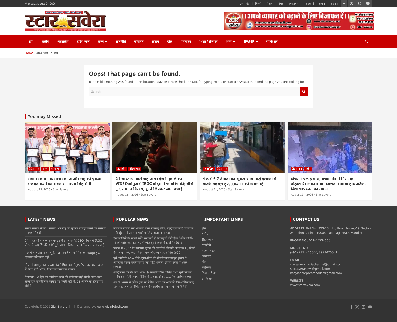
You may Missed (44, 116)
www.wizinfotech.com (112, 306)
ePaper (248, 41)
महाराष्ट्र (307, 3)
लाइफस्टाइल (209, 250)
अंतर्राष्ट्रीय (63, 41)
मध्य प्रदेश (293, 3)
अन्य (229, 41)
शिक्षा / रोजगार (208, 41)
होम (31, 41)
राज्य (101, 41)
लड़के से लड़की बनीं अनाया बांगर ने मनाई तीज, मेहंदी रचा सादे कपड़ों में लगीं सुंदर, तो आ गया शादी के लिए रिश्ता (153, 230)
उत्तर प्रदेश (245, 3)
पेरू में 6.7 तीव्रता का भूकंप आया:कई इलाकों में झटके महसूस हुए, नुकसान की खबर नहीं (239, 181)
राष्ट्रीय (45, 41)
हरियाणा (334, 3)
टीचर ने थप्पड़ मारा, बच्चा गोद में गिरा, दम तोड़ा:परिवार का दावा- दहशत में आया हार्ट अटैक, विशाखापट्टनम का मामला (328, 183)
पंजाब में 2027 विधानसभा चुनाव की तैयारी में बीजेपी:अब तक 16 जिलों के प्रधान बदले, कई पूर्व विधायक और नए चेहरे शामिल (154, 250)
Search (304, 91)
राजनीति (121, 41)
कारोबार (139, 41)
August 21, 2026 (127, 194)
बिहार (280, 3)
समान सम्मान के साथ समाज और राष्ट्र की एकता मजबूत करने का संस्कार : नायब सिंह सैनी (65, 181)
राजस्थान (320, 3)
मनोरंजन (186, 41)
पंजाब (269, 3)
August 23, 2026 (39, 189)
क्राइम (155, 41)
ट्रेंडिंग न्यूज (83, 41)
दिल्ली (258, 3)
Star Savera (61, 189)
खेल (169, 41)
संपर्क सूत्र (272, 41)
